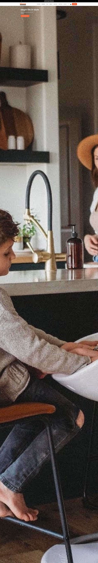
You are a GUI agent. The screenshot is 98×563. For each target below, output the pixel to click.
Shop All (60, 4)
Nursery (43, 4)
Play (47, 4)
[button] (22, 1)
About (51, 4)
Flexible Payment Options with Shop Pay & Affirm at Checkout (49, 1)
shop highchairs (25, 15)
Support (55, 4)
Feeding (38, 4)
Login (74, 4)
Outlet (65, 4)
